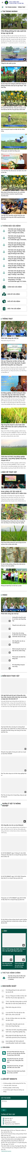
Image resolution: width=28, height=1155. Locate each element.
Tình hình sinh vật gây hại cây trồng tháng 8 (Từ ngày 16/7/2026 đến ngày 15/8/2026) (17, 237)
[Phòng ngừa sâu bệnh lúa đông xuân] (14, 141)
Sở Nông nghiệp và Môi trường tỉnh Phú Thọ (14, 1083)
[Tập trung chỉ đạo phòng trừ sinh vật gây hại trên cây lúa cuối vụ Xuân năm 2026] (14, 533)
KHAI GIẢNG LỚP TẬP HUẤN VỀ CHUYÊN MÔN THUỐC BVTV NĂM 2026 (15, 1043)
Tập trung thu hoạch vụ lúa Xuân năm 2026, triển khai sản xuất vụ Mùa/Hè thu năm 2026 (14, 426)
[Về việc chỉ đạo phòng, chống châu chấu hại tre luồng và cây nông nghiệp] (14, 555)
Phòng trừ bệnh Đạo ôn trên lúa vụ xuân (11, 585)
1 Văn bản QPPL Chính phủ (10, 1085)
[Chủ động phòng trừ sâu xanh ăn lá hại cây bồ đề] (14, 21)
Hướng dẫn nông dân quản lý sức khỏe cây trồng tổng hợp (19, 619)
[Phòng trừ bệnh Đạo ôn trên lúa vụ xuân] (14, 576)
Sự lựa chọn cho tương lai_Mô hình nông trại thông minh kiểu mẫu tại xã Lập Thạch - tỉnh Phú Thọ (13, 85)
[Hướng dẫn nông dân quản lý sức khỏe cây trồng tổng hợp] (6, 619)
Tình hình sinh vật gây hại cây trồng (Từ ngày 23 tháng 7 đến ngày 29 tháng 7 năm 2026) (16, 258)
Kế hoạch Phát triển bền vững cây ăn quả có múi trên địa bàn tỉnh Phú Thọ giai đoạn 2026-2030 (16, 1053)
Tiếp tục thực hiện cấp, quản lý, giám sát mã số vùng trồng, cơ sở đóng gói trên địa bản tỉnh (20, 967)
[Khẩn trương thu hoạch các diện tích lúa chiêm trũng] (14, 120)
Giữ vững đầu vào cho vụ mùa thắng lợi (12, 825)
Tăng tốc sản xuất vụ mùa (8, 63)
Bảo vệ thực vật (9, 472)
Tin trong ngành (10, 11)
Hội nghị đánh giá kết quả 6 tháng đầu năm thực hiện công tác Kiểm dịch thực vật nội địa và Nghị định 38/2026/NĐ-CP (14, 697)
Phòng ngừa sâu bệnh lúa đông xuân (10, 151)
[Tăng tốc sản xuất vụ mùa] (14, 54)
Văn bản (6, 1047)
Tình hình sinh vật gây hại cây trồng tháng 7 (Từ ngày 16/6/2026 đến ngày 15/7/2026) (17, 279)
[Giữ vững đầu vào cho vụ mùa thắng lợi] (6, 643)
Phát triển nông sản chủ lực (10, 338)
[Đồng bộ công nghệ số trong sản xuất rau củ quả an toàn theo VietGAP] (14, 742)
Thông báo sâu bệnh (11, 226)
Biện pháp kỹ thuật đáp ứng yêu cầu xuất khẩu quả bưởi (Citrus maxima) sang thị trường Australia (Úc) (13, 194)
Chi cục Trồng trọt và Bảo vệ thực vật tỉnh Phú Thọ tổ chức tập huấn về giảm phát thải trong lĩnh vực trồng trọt (13, 363)
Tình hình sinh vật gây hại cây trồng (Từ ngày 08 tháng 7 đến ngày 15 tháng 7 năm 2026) (16, 272)
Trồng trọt (7, 319)
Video (4, 595)
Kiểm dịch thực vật (10, 676)
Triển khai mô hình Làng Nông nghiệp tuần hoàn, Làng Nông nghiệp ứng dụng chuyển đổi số (13, 458)
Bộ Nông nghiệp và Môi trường (11, 1087)
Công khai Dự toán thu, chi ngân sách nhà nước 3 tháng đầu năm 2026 (15, 1060)
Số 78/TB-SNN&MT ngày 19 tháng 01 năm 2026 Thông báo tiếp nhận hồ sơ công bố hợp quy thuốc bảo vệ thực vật (14, 854)
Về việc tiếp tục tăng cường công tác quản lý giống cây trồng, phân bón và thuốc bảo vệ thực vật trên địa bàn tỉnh (14, 921)
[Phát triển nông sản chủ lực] (14, 329)
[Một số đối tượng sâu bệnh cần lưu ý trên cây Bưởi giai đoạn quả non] (14, 940)
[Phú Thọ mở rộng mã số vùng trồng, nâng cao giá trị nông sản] (14, 786)
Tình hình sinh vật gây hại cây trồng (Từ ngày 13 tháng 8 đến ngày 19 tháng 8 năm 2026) (16, 230)
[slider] (5, 610)
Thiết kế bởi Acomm (6, 1151)
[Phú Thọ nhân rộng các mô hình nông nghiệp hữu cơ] (14, 764)
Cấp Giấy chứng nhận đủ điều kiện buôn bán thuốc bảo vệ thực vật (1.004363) (17, 977)
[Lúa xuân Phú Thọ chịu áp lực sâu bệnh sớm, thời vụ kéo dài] (14, 161)
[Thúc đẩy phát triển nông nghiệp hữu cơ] (7, 958)
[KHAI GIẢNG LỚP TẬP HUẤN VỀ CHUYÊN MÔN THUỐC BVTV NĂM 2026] (14, 482)
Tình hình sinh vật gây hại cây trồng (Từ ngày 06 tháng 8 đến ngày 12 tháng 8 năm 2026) (16, 244)
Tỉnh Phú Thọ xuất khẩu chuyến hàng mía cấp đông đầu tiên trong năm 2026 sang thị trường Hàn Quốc (13, 217)
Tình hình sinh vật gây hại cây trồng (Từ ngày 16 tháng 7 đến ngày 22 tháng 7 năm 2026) (16, 265)
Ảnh (5, 931)
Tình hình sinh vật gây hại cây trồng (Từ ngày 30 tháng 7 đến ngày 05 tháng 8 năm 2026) (16, 251)
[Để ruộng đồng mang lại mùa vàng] (6, 667)
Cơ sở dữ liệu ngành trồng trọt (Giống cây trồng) (13, 1090)
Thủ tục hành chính (11, 973)
